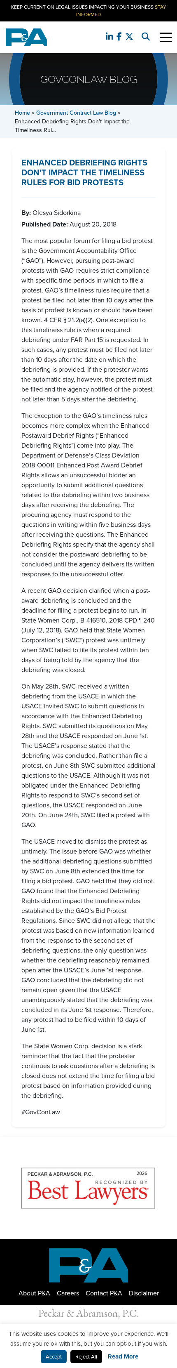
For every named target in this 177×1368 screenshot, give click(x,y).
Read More (123, 1356)
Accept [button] (54, 1357)
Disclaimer (144, 1293)
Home (22, 112)
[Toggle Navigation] (166, 37)
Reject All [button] (86, 1357)
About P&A (34, 1293)
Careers (68, 1293)
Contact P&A (104, 1293)
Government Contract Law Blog (76, 112)
